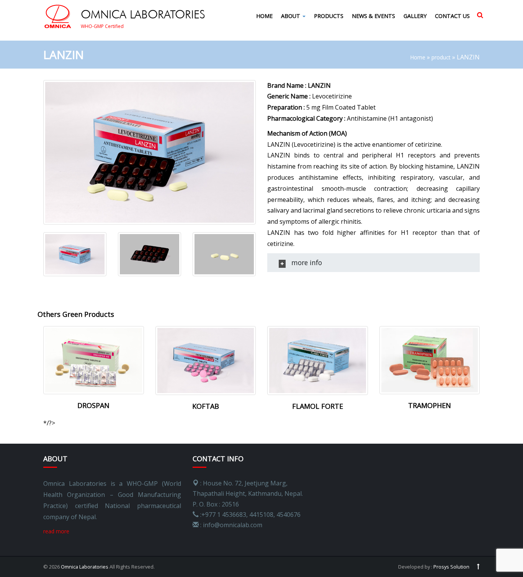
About (291, 16)
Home (264, 16)
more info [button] (305, 262)
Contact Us (452, 16)
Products (328, 16)
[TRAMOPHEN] (429, 359)
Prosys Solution (451, 566)
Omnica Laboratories (84, 566)
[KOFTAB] (205, 360)
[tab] (373, 262)
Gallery (415, 16)
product (441, 57)
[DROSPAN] (93, 359)
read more (56, 531)
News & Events (373, 16)
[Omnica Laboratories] (58, 16)
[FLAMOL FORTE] (317, 360)
